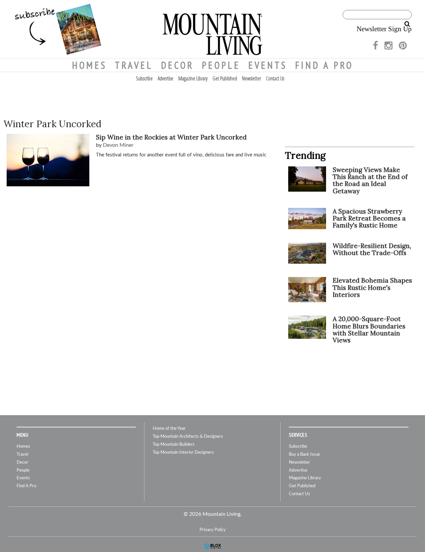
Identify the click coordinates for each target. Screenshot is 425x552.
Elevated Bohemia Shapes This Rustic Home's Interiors (372, 287)
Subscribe (144, 78)
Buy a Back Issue (304, 454)
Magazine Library (193, 78)
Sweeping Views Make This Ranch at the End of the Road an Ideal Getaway (370, 180)
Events (267, 65)
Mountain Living (212, 29)
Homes (89, 65)
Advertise (165, 78)
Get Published (224, 78)
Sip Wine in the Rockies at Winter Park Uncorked (171, 137)
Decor (177, 65)
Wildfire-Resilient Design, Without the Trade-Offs (372, 249)
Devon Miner (118, 145)
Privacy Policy (213, 530)
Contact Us (275, 78)
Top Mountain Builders (174, 444)
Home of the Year (169, 428)
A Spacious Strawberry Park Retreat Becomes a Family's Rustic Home (369, 218)
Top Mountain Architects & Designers (188, 436)
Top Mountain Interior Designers (183, 452)
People (221, 65)
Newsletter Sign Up (384, 29)
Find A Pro (324, 65)
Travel (134, 65)
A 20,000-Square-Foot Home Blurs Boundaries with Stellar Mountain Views (369, 329)
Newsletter (251, 78)
